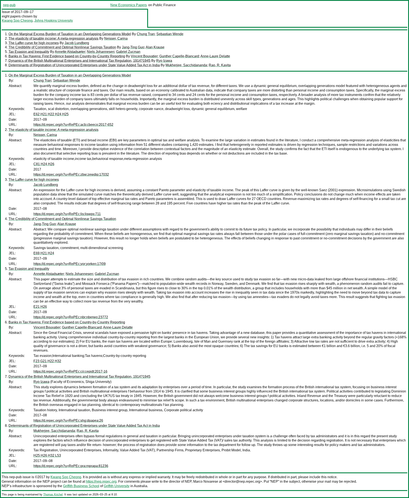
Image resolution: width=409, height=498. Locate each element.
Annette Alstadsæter (70, 52)
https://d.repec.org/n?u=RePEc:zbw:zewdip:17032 (71, 174)
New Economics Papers (128, 5)
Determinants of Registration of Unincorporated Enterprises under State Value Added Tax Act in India (84, 65)
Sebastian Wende (169, 34)
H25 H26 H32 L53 (47, 455)
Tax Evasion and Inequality (29, 52)
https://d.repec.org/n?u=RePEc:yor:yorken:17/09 (69, 264)
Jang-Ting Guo (133, 47)
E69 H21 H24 (43, 253)
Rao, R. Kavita (220, 65)
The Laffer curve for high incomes (34, 43)
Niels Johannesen (100, 52)
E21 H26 (40, 306)
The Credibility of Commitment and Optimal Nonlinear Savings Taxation (62, 47)
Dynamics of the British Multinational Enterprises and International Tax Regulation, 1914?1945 (79, 60)
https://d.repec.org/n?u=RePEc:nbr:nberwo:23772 (70, 317)
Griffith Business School (81, 486)
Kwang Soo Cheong (17, 20)
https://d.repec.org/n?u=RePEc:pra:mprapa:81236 (70, 466)
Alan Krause (155, 47)
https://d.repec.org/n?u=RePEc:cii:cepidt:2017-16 (70, 371)
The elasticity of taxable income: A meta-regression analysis (53, 38)
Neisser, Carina (116, 38)
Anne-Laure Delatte (215, 56)
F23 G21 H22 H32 (47, 361)
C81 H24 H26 (43, 164)
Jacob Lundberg (77, 43)
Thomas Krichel (53, 494)
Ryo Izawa (164, 60)
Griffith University (117, 486)
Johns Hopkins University (53, 20)
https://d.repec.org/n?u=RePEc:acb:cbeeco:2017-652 (73, 124)
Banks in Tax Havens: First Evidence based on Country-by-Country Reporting (67, 56)
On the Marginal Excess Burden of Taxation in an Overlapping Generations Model (70, 34)
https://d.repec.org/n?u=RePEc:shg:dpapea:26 (68, 420)
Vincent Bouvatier (144, 56)
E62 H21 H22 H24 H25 (51, 114)
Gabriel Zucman (128, 52)
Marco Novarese (205, 481)
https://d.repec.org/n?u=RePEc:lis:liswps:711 (67, 214)
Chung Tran (146, 34)
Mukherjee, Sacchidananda (186, 65)
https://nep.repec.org (101, 481)
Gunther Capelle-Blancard (179, 56)
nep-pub (9, 5)
